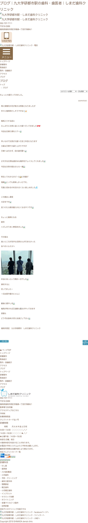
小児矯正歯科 (7, 490)
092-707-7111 (6, 23)
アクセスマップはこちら (9, 410)
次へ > (85, 344)
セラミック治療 (8, 497)
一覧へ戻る (4, 341)
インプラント (7, 493)
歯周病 (4, 469)
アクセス (3, 74)
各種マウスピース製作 (10, 503)
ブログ (2, 77)
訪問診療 (5, 506)
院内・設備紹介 (6, 71)
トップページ (5, 61)
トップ (2, 84)
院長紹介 (3, 67)
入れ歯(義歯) (7, 472)
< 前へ (85, 341)
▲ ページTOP (5, 350)
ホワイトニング (8, 500)
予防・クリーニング (9, 478)
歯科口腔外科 (7, 481)
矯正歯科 (5, 487)
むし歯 (4, 466)
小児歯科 (5, 475)
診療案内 (3, 64)
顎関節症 (5, 484)
